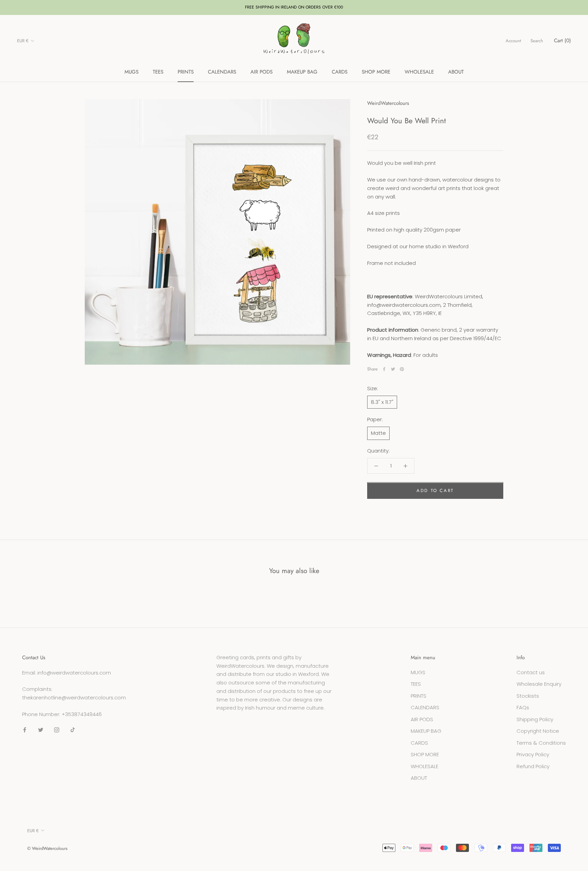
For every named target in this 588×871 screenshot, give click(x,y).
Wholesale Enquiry (539, 683)
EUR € (23, 40)
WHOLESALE (419, 72)
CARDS (339, 72)
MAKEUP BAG (302, 72)
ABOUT (456, 72)
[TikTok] (72, 730)
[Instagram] (56, 730)
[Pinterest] (402, 369)
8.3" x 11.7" (382, 402)
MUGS (131, 72)
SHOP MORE (376, 72)
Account (513, 40)
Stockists (528, 695)
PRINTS (186, 72)
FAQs (523, 707)
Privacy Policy (533, 754)
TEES (158, 72)
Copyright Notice (538, 730)
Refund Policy (533, 766)
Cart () (562, 40)
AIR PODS (261, 72)
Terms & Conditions (541, 742)
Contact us (531, 672)
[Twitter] (393, 369)
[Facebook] (384, 369)
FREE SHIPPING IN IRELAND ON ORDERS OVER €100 (294, 7)
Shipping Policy (535, 719)
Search (536, 40)
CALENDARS (222, 72)
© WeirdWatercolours (47, 848)
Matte (378, 433)
